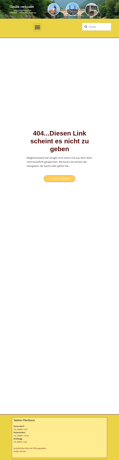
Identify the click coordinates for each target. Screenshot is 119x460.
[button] (37, 27)
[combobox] (96, 27)
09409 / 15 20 (22, 435)
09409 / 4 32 (22, 442)
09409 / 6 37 (22, 429)
